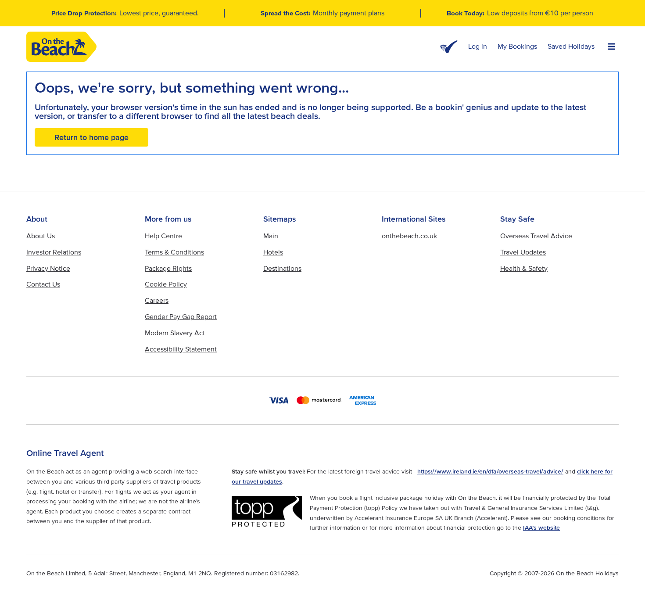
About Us (40, 236)
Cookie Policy (166, 284)
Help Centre (163, 236)
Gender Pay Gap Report (181, 316)
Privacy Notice (48, 268)
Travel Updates (523, 252)
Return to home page (91, 137)
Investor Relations (53, 252)
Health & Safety (524, 268)
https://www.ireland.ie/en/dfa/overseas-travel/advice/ (490, 471)
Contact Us (43, 284)
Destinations (282, 268)
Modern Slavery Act (175, 333)
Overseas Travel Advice (536, 236)
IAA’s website (541, 527)
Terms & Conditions (174, 252)
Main (270, 236)
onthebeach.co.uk (409, 236)
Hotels (273, 252)
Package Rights (168, 268)
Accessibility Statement (181, 349)
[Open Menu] (611, 47)
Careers (156, 300)
